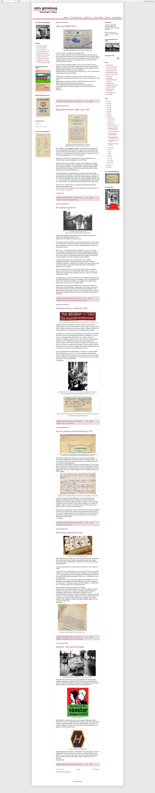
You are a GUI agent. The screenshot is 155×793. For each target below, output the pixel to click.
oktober (110, 122)
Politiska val (70, 423)
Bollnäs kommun (64, 300)
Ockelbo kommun (41, 57)
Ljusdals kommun (41, 53)
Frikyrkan (108, 76)
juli (108, 149)
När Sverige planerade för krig (69, 532)
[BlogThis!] (87, 101)
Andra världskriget (110, 67)
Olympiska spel (110, 87)
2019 (107, 105)
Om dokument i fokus (76, 17)
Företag (108, 78)
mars (109, 158)
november (110, 120)
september (110, 124)
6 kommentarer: (77, 298)
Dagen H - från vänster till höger (70, 646)
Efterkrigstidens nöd (111, 72)
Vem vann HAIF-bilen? (66, 26)
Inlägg (39, 123)
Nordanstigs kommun (42, 55)
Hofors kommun (40, 49)
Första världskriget (73, 300)
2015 (107, 114)
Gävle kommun (64, 423)
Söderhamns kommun (42, 62)
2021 (107, 101)
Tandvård (108, 94)
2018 (107, 107)
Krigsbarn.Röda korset (82, 300)
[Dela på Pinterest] (92, 101)
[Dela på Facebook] (90, 101)
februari (110, 160)
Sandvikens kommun (42, 60)
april (109, 156)
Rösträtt (70, 524)
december (110, 118)
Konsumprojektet (116, 17)
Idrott (107, 81)
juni (109, 152)
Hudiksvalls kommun (42, 51)
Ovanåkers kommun (72, 199)
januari (109, 162)
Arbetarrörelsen (64, 199)
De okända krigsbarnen (66, 207)
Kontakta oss (87, 17)
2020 (107, 103)
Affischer (107, 17)
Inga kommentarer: (78, 101)
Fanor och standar (110, 74)
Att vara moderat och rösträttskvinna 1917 (74, 431)
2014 (107, 116)
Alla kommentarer (41, 126)
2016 (107, 111)
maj (109, 154)
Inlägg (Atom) (67, 772)
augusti (110, 147)
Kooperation (109, 83)
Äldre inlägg (96, 769)
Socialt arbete (73, 639)
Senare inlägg (59, 769)
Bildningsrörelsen (110, 70)
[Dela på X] (89, 101)
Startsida (65, 17)
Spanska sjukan (79, 639)
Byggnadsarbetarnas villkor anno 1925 (72, 109)
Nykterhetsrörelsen (110, 85)
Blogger (80, 781)
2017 (107, 109)
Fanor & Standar (98, 17)
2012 (107, 167)
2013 (107, 165)
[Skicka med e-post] (85, 101)
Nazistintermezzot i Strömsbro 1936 (71, 308)
